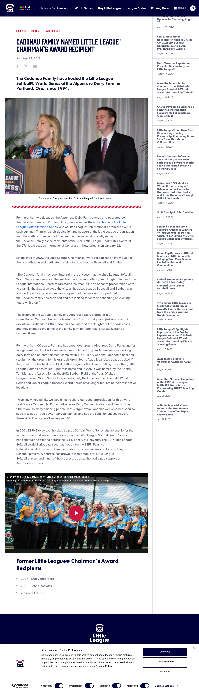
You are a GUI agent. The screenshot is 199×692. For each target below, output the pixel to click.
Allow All (165, 651)
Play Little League (109, 8)
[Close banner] (194, 648)
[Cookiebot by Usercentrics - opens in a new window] (20, 686)
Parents (61, 8)
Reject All (165, 671)
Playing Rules (160, 8)
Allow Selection (165, 661)
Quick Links (27, 8)
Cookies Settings (164, 686)
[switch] (89, 685)
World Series (84, 8)
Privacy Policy (104, 666)
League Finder (136, 8)
